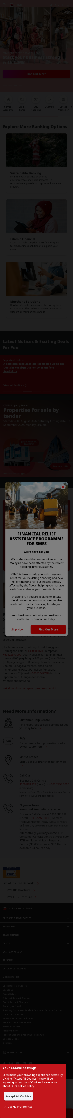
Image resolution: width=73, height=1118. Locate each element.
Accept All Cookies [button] (18, 1096)
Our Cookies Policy (22, 1086)
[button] (18, 1106)
